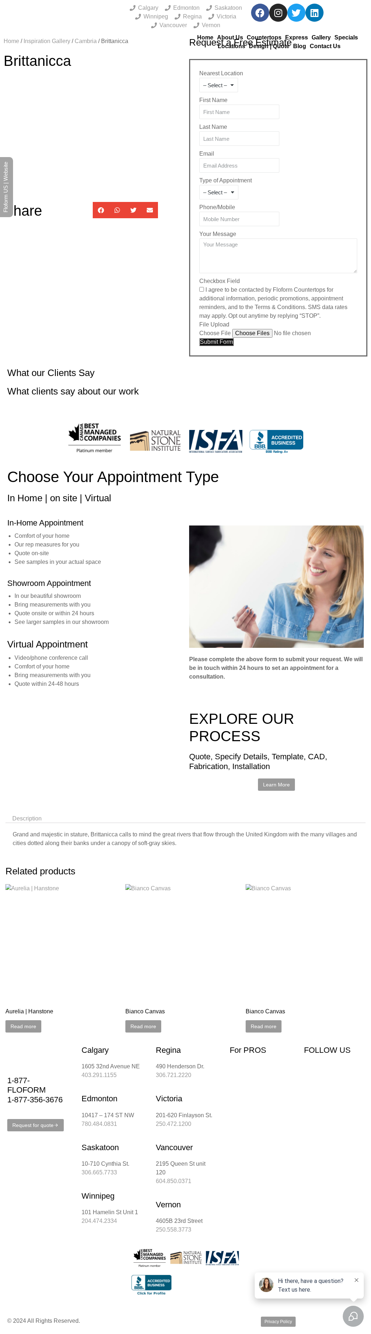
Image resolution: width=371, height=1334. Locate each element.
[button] (101, 210)
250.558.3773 (173, 1230)
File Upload (214, 324)
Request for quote (33, 1125)
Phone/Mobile (217, 207)
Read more (23, 1026)
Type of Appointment (225, 180)
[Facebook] (260, 13)
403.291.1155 (99, 1075)
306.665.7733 (99, 1172)
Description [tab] (27, 818)
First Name (213, 100)
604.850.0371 (173, 1181)
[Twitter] (296, 13)
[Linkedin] (314, 13)
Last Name (213, 127)
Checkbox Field (219, 281)
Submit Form (216, 342)
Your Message (217, 234)
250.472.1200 (173, 1124)
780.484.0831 (99, 1124)
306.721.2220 (173, 1075)
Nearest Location (221, 73)
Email (206, 154)
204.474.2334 (99, 1221)
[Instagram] (278, 13)
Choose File (215, 333)
